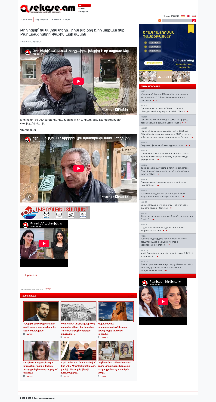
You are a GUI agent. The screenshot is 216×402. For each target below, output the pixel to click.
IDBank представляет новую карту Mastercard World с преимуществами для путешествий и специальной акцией (167, 267)
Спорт (66, 19)
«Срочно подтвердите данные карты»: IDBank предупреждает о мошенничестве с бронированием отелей (164, 241)
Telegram (83, 11)
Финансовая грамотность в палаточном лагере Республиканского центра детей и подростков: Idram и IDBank (165, 171)
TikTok (82, 8)
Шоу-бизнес (41, 19)
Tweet (47, 288)
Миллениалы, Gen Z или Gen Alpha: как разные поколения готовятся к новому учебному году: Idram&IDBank (165, 156)
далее (131, 296)
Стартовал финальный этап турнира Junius (163, 145)
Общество (27, 19)
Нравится (31, 275)
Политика (56, 19)
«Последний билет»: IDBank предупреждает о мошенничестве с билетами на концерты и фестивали (164, 97)
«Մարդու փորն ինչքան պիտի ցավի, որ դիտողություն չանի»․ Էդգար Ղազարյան (39, 327)
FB (80, 5)
